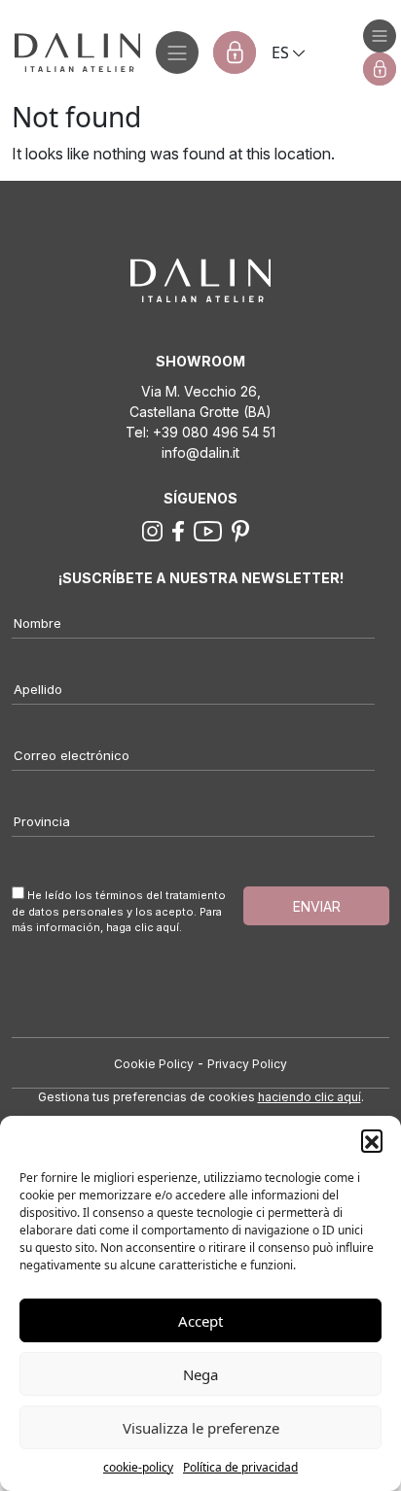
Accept (200, 1321)
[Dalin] (70, 52)
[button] (372, 1140)
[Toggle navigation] (177, 52)
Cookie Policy (154, 1064)
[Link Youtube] (208, 529)
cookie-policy (138, 1467)
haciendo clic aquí (309, 1097)
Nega (200, 1374)
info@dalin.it (200, 452)
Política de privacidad (240, 1467)
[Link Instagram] (152, 529)
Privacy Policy (247, 1064)
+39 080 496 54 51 (214, 432)
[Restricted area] (234, 52)
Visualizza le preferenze (201, 1428)
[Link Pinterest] (240, 529)
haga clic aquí (142, 927)
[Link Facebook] (178, 529)
